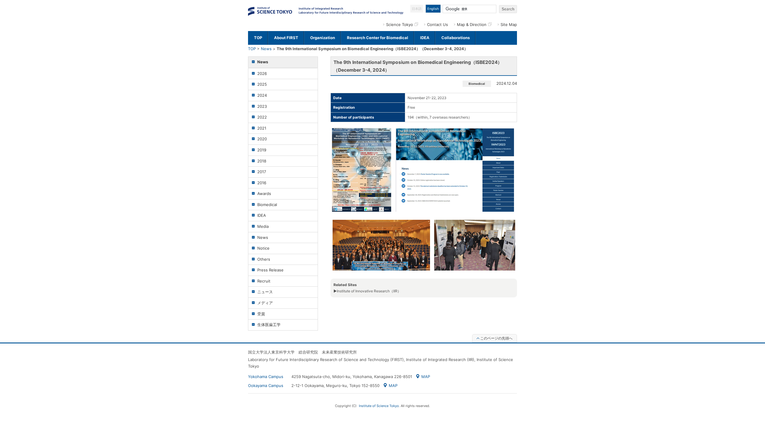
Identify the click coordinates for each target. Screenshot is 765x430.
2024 (262, 95)
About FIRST (286, 37)
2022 (262, 117)
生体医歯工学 (269, 324)
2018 (261, 161)
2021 (261, 128)
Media (263, 226)
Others (263, 259)
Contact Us (437, 24)
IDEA (424, 37)
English (433, 9)
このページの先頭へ (496, 338)
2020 (262, 138)
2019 (261, 150)
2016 (261, 182)
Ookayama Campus (265, 385)
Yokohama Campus (265, 376)
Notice (263, 248)
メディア (265, 302)
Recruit (263, 281)
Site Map (509, 24)
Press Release (270, 270)
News (266, 48)
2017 (261, 171)
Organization (322, 37)
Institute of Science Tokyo (379, 406)
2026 (262, 73)
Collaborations (455, 37)
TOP (258, 37)
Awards (264, 193)
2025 (262, 84)
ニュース (265, 291)
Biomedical (267, 204)
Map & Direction (471, 24)
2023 (262, 106)
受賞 (261, 313)
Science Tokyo (399, 24)
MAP (425, 376)
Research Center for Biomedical (377, 37)
